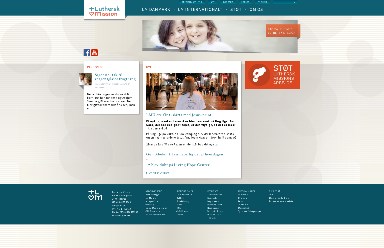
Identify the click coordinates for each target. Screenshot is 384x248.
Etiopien (242, 197)
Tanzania (243, 204)
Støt (236, 9)
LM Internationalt (200, 9)
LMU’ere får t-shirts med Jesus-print (179, 115)
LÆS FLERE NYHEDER (159, 173)
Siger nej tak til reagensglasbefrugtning (115, 77)
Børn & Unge (152, 194)
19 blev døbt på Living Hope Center (178, 165)
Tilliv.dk (211, 217)
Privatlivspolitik (192, 2)
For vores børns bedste (281, 201)
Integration (152, 201)
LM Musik (151, 197)
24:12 (272, 194)
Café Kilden (182, 211)
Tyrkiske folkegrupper (250, 211)
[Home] (106, 11)
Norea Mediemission (157, 207)
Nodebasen (213, 207)
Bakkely (180, 197)
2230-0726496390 (129, 212)
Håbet (179, 207)
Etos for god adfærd (279, 197)
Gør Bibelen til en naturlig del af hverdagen (184, 154)
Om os (256, 9)
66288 (127, 215)
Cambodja (243, 194)
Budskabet (213, 197)
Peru (240, 201)
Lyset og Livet (214, 204)
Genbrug (150, 204)
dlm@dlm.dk (119, 205)
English (262, 2)
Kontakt (228, 2)
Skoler (179, 214)
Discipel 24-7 (214, 214)
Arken (179, 204)
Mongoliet (243, 207)
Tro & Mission (214, 194)
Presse (245, 2)
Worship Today (215, 211)
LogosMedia (213, 201)
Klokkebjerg (182, 201)
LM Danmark (156, 9)
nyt (212, 2)
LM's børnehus (184, 194)
